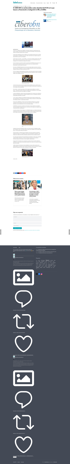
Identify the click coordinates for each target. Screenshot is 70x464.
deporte (53, 261)
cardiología (51, 260)
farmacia (51, 262)
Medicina (43, 265)
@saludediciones (21, 257)
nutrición (46, 265)
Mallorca (40, 265)
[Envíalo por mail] (14, 173)
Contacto (18, 462)
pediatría (39, 266)
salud (54, 266)
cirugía (54, 260)
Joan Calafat (37, 265)
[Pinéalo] (20, 173)
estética (48, 262)
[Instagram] (41, 274)
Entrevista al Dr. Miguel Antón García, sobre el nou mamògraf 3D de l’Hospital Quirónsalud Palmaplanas (46, 250)
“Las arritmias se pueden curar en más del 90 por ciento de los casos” (47, 251)
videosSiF (37, 268)
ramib (52, 266)
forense (37, 264)
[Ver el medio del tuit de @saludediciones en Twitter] (23, 287)
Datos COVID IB (50, 261)
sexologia (41, 267)
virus (38, 268)
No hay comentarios (28, 6)
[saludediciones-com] (17, 2)
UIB (51, 267)
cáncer (46, 261)
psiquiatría (49, 266)
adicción (39, 260)
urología (53, 267)
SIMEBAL (44, 267)
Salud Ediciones (17, 257)
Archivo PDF (14, 462)
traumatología (48, 267)
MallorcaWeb (55, 462)
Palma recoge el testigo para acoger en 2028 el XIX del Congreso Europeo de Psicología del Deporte (20, 193)
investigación (52, 263)
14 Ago (14, 358)
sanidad (37, 267)
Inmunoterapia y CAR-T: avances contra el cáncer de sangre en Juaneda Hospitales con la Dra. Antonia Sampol (51, 15)
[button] (56, 3)
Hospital (44, 263)
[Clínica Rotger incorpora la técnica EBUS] (45, 20)
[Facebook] (39, 274)
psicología (45, 266)
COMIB (39, 261)
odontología (50, 265)
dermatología (37, 262)
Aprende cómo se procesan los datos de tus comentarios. (32, 230)
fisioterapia (54, 262)
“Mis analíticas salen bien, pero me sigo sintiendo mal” (45, 252)
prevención (42, 266)
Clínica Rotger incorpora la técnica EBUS (52, 20)
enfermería (41, 262)
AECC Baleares (43, 260)
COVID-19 (42, 261)
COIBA (36, 261)
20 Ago (14, 258)
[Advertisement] (27, 165)
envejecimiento (45, 262)
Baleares (47, 260)
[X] (37, 274)
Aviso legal (22, 462)
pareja (36, 266)
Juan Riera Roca (16, 6)
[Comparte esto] (16, 173)
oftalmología (54, 265)
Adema (36, 260)
